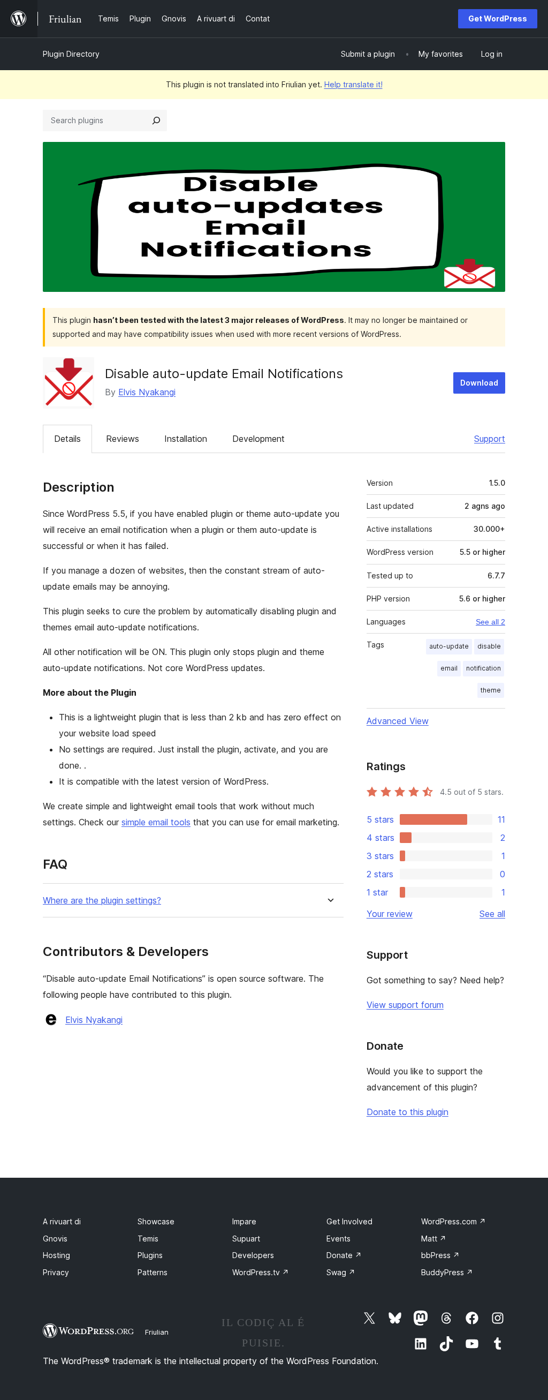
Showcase (156, 1221)
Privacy (56, 1272)
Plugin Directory (71, 53)
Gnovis (55, 1238)
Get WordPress (497, 18)
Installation (185, 438)
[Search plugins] (156, 120)
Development (258, 438)
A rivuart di (62, 1221)
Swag (340, 1272)
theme (491, 690)
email (449, 668)
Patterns (153, 1272)
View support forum (405, 1004)
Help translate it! (353, 84)
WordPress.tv (260, 1272)
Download (479, 382)
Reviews (122, 438)
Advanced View (398, 721)
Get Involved (349, 1221)
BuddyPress (447, 1272)
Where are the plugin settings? (102, 900)
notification (483, 668)
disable (489, 646)
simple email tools (156, 822)
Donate (344, 1255)
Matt (433, 1238)
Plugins (150, 1255)
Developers (253, 1255)
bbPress (440, 1255)
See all (492, 913)
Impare (244, 1221)
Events (338, 1238)
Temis (148, 1238)
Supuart (246, 1238)
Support (489, 438)
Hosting (56, 1255)
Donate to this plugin (407, 1112)
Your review (390, 913)
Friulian (157, 1332)
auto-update (449, 646)
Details (67, 438)
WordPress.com (453, 1221)
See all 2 (490, 622)
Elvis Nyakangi (147, 392)
